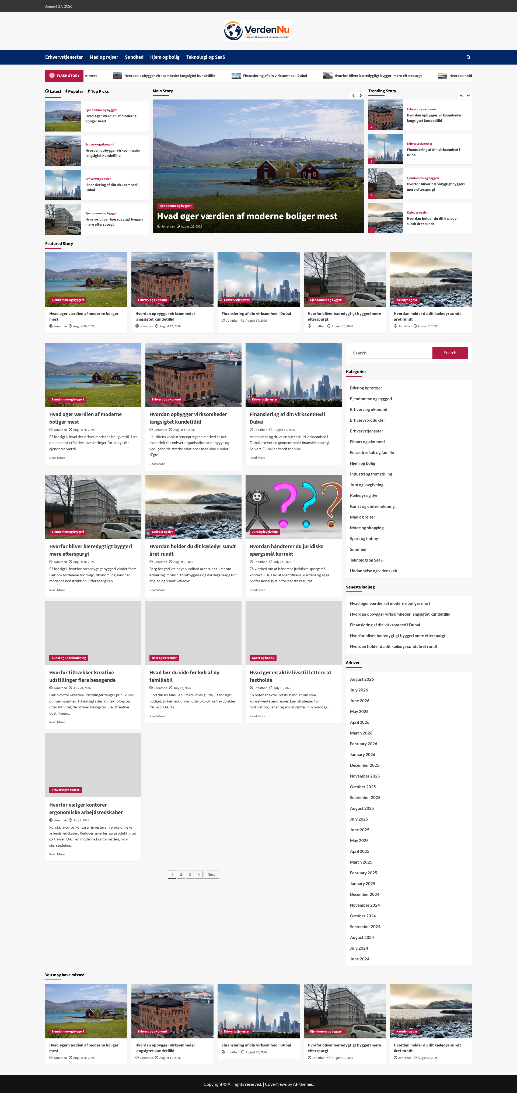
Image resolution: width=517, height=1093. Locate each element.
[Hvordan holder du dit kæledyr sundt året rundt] (385, 218)
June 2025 (359, 829)
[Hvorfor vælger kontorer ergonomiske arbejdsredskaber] (93, 765)
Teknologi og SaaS (205, 57)
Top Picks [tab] (99, 91)
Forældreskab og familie (372, 452)
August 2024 (362, 937)
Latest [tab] (55, 91)
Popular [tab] (75, 91)
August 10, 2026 (342, 326)
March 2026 (361, 732)
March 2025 (361, 862)
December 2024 (364, 894)
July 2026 (359, 689)
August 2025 (362, 808)
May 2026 (359, 711)
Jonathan (168, 226)
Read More (57, 458)
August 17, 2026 (191, 226)
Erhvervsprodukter (65, 790)
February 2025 (363, 872)
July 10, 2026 (282, 688)
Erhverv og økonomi (173, 193)
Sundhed (134, 57)
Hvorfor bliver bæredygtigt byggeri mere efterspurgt (331, 76)
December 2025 (364, 765)
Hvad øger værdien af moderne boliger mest (111, 118)
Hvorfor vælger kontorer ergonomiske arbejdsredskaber (86, 808)
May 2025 (359, 840)
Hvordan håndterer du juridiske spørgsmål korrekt (286, 550)
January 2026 (362, 754)
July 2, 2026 (81, 820)
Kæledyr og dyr (417, 213)
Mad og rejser (104, 57)
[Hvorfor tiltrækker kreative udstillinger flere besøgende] (93, 633)
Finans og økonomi (367, 441)
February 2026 (363, 743)
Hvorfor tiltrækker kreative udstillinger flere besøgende (82, 676)
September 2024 (365, 926)
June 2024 (359, 958)
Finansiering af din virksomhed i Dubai (228, 76)
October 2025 (363, 786)
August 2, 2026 (428, 326)
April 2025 (359, 851)
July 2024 (359, 948)
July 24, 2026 (282, 562)
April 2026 (359, 722)
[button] (468, 57)
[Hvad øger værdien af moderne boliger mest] (63, 115)
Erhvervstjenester (64, 57)
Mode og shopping (367, 527)
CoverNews (276, 1084)
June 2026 (359, 700)
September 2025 (365, 797)
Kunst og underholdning (69, 658)
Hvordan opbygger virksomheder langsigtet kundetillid (123, 76)
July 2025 (359, 819)
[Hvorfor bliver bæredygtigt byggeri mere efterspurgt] (385, 183)
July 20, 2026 (82, 688)
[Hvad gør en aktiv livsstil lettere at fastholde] (294, 633)
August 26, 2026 (84, 326)
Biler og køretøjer (164, 658)
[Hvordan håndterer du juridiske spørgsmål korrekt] (294, 507)
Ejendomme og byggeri (423, 178)
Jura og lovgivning (265, 532)
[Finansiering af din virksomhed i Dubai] (385, 149)
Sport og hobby (263, 658)
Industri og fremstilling (371, 473)
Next (211, 874)
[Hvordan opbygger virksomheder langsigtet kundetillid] (385, 115)
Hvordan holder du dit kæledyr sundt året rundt (442, 76)
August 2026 (362, 679)
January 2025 (362, 883)
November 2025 (365, 775)
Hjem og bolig (165, 57)
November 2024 (365, 905)
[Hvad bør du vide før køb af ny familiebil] (193, 633)
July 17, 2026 (182, 688)
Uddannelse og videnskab (373, 570)
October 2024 (363, 915)
